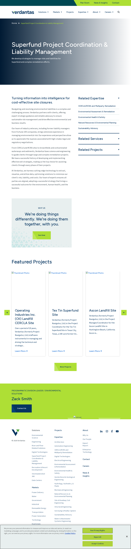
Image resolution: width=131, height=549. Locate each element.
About (85, 430)
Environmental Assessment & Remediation (96, 111)
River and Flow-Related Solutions (38, 446)
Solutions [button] (42, 12)
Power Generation (39, 516)
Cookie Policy (70, 533)
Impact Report (85, 444)
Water (34, 496)
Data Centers (37, 480)
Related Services (90, 139)
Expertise (58, 437)
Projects (70, 12)
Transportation (37, 512)
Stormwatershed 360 (38, 475)
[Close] (127, 536)
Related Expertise (91, 98)
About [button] (96, 12)
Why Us (85, 435)
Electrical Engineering (62, 460)
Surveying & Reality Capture (65, 511)
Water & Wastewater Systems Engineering (62, 519)
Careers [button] (108, 12)
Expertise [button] (82, 12)
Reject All (97, 537)
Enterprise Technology (87, 450)
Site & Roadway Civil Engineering (62, 501)
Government (36, 500)
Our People (87, 439)
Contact (115, 3)
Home (14, 23)
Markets (35, 487)
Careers (86, 466)
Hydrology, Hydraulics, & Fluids (64, 484)
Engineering (36, 442)
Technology (36, 520)
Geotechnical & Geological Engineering (64, 478)
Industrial (35, 504)
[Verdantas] (23, 12)
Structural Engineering (63, 507)
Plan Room (84, 3)
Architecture (59, 442)
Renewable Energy (39, 508)
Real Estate (36, 524)
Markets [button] (56, 12)
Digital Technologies (40, 452)
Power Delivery (38, 492)
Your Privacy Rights (97, 530)
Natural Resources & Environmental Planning (97, 123)
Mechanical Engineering (63, 490)
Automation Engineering (63, 446)
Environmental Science (37, 436)
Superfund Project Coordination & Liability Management (39, 460)
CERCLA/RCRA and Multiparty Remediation (97, 106)
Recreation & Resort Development (39, 468)
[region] (65, 537)
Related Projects (90, 150)
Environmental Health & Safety (91, 117)
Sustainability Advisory (88, 128)
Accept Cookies (98, 543)
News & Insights (101, 3)
